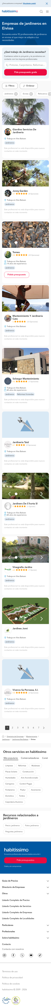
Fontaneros (10, 790)
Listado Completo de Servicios (16, 906)
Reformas (22, 766)
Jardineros (6, 739)
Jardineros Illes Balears (20, 739)
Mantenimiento (31, 736)
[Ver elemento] (16, 119)
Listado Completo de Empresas (17, 913)
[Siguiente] (41, 120)
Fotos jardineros (32, 826)
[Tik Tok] (40, 956)
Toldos (22, 796)
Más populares (11, 758)
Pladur (23, 790)
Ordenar (30, 86)
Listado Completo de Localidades (18, 919)
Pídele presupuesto (16, 275)
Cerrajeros (9, 784)
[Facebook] (13, 956)
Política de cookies (11, 984)
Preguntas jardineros (13, 832)
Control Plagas (26, 784)
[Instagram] (4, 956)
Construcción (28, 772)
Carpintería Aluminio (14, 802)
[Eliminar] (15, 93)
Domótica (9, 796)
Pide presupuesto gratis (25, 72)
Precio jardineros (12, 826)
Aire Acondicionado (29, 778)
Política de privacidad (12, 978)
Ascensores (36, 790)
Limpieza (9, 766)
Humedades (10, 778)
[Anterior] (9, 120)
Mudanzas (36, 766)
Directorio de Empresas (15, 736)
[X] (22, 956)
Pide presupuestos (25, 860)
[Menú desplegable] (48, 11)
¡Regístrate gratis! (29, 3)
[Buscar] (41, 11)
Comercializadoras (30, 758)
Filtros (11, 86)
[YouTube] (31, 956)
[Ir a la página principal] (10, 11)
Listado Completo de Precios (16, 900)
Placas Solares (11, 772)
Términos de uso (10, 972)
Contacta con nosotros (13, 949)
